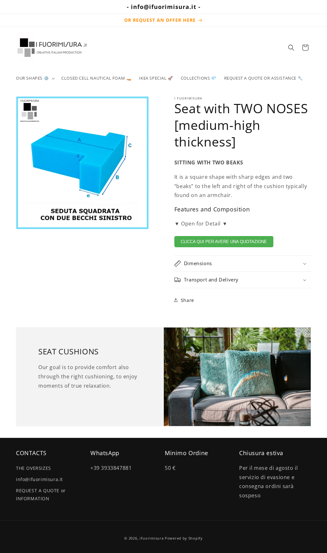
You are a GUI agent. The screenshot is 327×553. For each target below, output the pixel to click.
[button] (34, 78)
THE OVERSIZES (33, 468)
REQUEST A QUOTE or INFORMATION (41, 494)
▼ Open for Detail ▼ (200, 223)
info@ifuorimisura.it (39, 479)
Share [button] (187, 300)
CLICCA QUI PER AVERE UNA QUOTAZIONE (224, 241)
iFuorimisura (152, 538)
